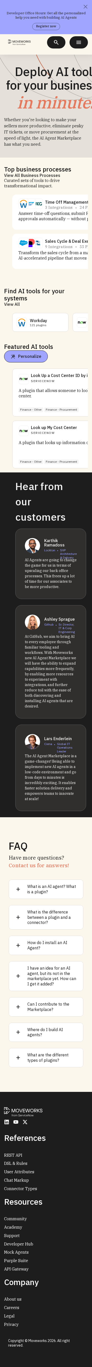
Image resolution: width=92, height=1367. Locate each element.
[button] (23, 204)
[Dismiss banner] (85, 6)
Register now (46, 26)
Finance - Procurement (61, 409)
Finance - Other (31, 409)
